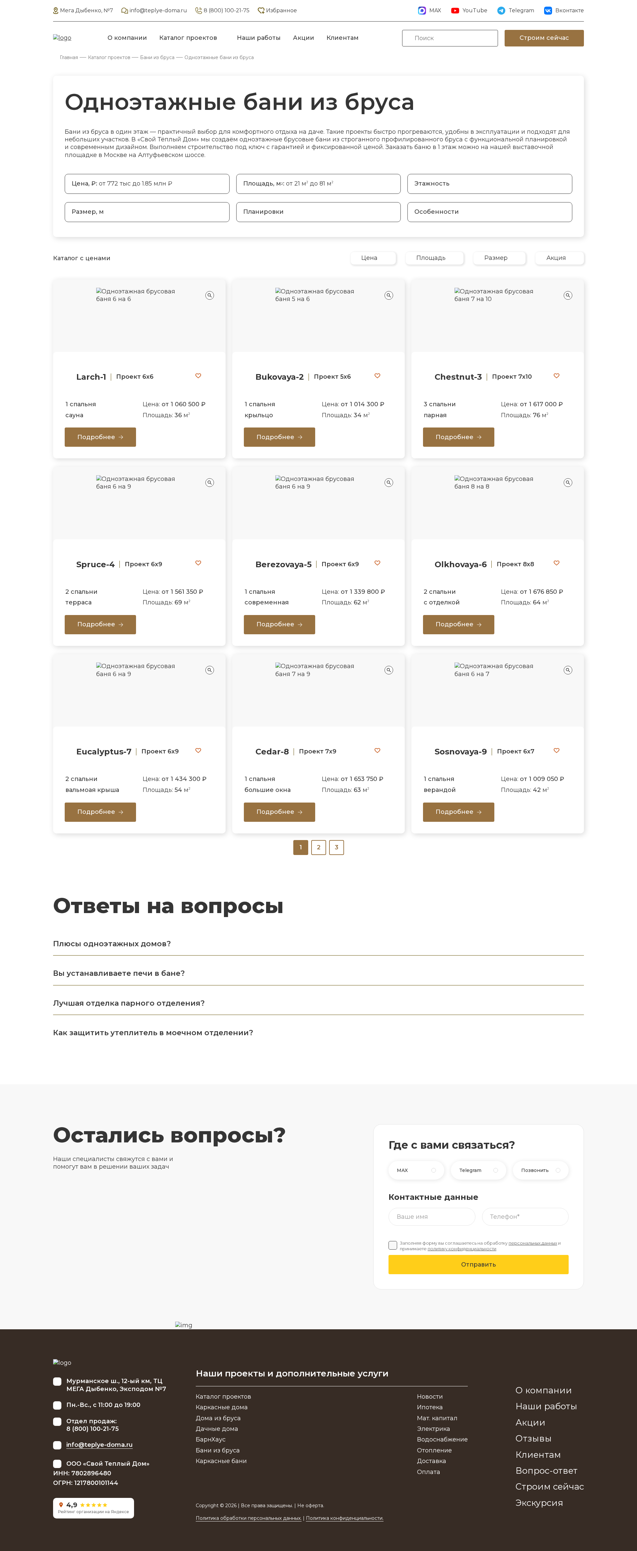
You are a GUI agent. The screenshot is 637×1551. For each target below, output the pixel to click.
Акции (303, 37)
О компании (127, 37)
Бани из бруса (157, 57)
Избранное (281, 10)
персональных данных (533, 1243)
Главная (69, 57)
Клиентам (342, 37)
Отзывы (534, 1438)
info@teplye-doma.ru (158, 10)
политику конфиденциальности (462, 1248)
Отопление (434, 1450)
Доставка (431, 1461)
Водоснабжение (442, 1439)
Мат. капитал (437, 1418)
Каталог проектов (188, 37)
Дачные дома (217, 1429)
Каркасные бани (221, 1461)
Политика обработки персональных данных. (249, 1518)
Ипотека (430, 1407)
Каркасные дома (222, 1407)
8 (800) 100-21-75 (226, 10)
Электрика (433, 1429)
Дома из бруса (218, 1418)
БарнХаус (211, 1439)
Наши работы (259, 37)
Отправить (478, 1264)
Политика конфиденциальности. (345, 1518)
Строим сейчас (544, 37)
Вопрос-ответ (547, 1470)
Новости (430, 1396)
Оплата (428, 1472)
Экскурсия (539, 1503)
